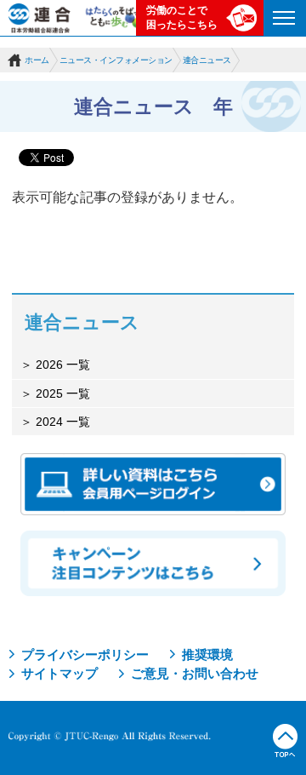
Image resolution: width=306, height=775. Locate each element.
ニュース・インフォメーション (116, 60)
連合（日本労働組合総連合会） (40, 18)
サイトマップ (59, 673)
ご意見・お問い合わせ (194, 673)
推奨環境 (207, 654)
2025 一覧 (61, 393)
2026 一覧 (61, 364)
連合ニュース (207, 60)
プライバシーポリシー (85, 654)
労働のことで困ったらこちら (182, 17)
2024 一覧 (61, 421)
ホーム (37, 60)
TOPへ (285, 741)
